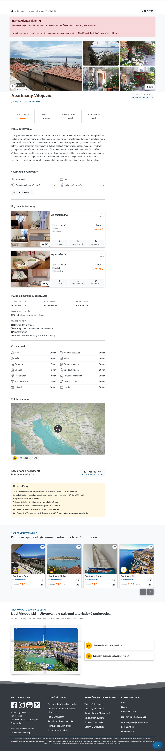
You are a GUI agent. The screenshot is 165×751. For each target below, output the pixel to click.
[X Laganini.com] (37, 705)
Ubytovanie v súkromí (94, 718)
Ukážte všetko (21, 193)
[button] (58, 429)
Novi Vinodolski (33, 11)
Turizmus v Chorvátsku (58, 730)
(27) (151, 87)
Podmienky (16, 733)
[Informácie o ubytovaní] (42, 580)
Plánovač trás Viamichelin (60, 726)
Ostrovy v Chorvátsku (94, 727)
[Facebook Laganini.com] (14, 705)
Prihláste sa (128, 727)
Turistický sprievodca (94, 709)
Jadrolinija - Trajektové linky (60, 721)
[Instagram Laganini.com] (22, 705)
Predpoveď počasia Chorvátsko (62, 704)
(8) (46, 284)
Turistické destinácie (93, 704)
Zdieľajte (148, 11)
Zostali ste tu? (143, 96)
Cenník (59, 244)
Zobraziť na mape (28, 458)
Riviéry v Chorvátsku (93, 722)
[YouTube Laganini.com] (29, 705)
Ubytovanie (20, 11)
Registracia (128, 731)
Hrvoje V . (20, 85)
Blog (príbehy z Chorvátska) (97, 713)
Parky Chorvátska (56, 717)
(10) (46, 244)
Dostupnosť (77, 244)
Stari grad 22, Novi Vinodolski (26, 102)
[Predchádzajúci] (15, 559)
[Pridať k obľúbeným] (42, 547)
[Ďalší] (41, 559)
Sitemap (26, 733)
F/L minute (95, 244)
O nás (124, 707)
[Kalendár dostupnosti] (42, 585)
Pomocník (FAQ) (128, 712)
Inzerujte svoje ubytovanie (135, 722)
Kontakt (124, 703)
